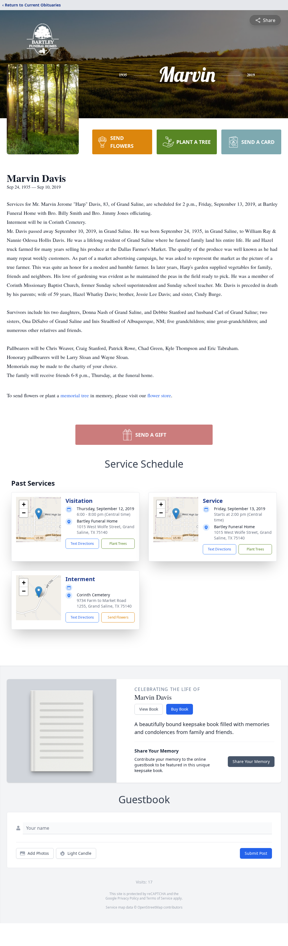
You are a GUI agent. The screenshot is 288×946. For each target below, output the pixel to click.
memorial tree (74, 395)
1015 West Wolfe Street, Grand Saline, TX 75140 (105, 529)
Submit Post (256, 853)
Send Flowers (118, 617)
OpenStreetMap (150, 907)
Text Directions (82, 543)
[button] (38, 513)
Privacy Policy (128, 898)
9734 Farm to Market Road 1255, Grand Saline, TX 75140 (104, 603)
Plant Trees (118, 543)
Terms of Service (159, 898)
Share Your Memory (251, 761)
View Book (148, 709)
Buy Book (179, 709)
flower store (159, 395)
